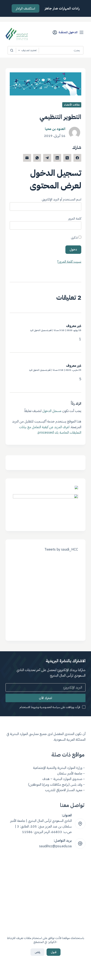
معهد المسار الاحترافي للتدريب (63, 790)
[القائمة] (81, 32)
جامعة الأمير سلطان (69, 773)
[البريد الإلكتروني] (27, 158)
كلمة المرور (74, 218)
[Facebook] (77, 158)
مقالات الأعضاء (72, 105)
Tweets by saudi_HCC (61, 549)
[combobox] (61, 50)
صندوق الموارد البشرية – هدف (62, 778)
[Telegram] (47, 158)
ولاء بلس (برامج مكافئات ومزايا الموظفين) (55, 784)
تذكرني (75, 237)
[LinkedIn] (57, 158)
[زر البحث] (12, 50)
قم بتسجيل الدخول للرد (40, 330)
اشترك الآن (45, 698)
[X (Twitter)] (67, 158)
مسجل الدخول (51, 410)
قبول (53, 952)
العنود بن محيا (55, 128)
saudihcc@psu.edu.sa (55, 846)
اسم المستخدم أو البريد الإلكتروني (61, 199)
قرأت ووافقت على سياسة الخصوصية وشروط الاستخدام (49, 707)
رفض (37, 952)
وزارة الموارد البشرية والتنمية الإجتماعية (57, 767)
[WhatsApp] (37, 158)
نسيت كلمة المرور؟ (69, 261)
